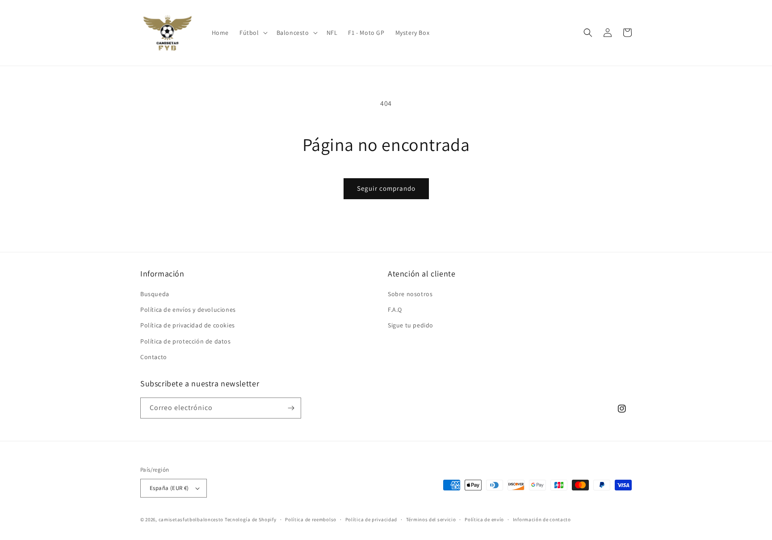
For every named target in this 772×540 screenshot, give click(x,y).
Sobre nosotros (410, 294)
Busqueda (154, 294)
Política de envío (484, 519)
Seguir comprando (386, 188)
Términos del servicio (431, 519)
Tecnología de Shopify (251, 519)
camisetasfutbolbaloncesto (191, 519)
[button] (252, 32)
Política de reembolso (310, 519)
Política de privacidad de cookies (187, 325)
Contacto (153, 357)
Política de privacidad (371, 519)
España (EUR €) (169, 488)
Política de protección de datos (185, 341)
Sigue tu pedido (410, 325)
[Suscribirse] (291, 408)
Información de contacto (542, 519)
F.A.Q (395, 310)
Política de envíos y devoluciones (188, 310)
